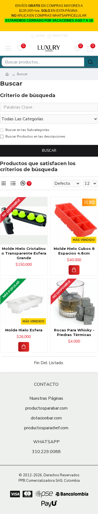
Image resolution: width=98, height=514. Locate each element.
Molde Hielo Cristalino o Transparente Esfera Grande (23, 253)
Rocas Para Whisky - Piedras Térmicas (74, 332)
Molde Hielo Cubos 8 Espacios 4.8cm (74, 250)
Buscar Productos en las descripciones (35, 136)
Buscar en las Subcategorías (27, 130)
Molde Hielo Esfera (23, 330)
